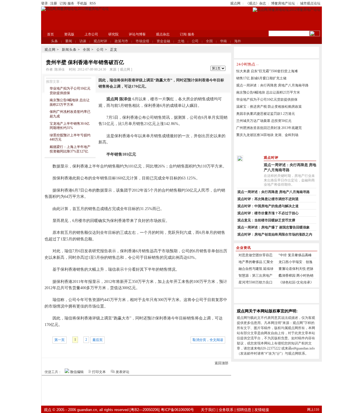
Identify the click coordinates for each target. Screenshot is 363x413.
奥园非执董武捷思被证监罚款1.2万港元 (265, 114)
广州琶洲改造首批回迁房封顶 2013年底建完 (269, 128)
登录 (44, 3)
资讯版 (69, 34)
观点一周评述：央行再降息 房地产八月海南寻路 (272, 85)
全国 (209, 41)
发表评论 (122, 372)
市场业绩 (142, 41)
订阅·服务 (67, 3)
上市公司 (91, 34)
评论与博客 (137, 34)
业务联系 (226, 410)
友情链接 (261, 410)
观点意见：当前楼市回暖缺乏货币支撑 (266, 220)
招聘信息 (244, 410)
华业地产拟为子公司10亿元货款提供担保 (266, 99)
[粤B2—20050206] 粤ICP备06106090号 (162, 410)
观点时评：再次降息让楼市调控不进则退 (268, 199)
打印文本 (99, 372)
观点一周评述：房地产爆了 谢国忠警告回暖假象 (273, 227)
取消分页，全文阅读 (208, 340)
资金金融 (163, 41)
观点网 (235, 3)
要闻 (68, 41)
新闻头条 (69, 50)
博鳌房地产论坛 (283, 3)
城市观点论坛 (310, 3)
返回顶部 (221, 363)
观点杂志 (163, 34)
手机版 (82, 3)
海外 (237, 41)
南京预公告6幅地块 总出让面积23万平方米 (70, 102)
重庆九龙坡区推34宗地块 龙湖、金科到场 (267, 135)
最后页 (97, 340)
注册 (53, 3)
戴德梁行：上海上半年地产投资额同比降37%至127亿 (70, 149)
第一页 (59, 340)
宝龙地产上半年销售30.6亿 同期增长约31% (70, 126)
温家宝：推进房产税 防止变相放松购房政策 (269, 107)
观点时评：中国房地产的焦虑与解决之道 (268, 206)
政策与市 (121, 41)
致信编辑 (77, 372)
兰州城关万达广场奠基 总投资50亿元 (264, 121)
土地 (181, 41)
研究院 (113, 34)
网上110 (313, 410)
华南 (223, 41)
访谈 (82, 41)
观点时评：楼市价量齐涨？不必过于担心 (268, 213)
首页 (50, 34)
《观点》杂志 (256, 3)
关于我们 (208, 410)
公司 (195, 41)
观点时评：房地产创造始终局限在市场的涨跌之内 (274, 234)
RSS (93, 3)
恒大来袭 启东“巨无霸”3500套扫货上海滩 (267, 71)
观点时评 (100, 41)
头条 (54, 41)
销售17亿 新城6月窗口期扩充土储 (261, 78)
